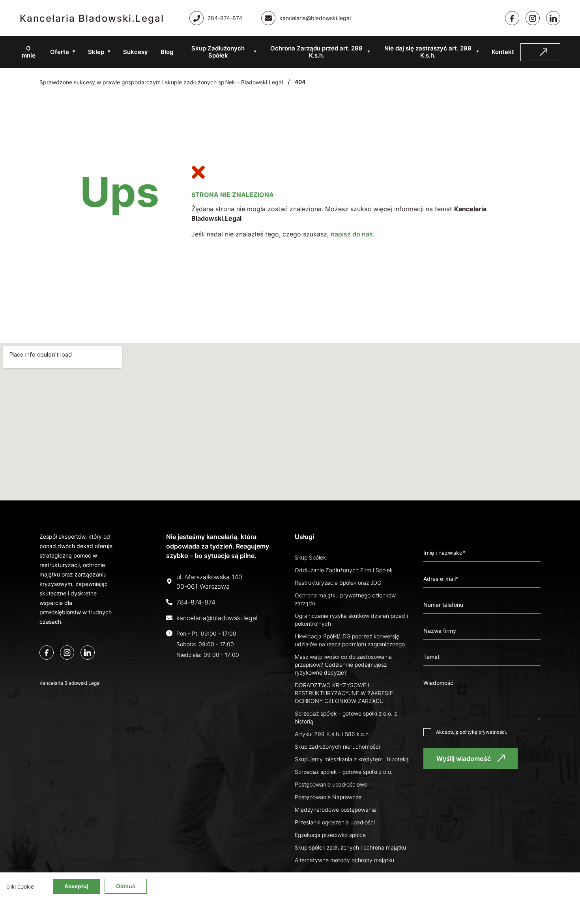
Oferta (59, 52)
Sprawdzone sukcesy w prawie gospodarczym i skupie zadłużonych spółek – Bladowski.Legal (161, 82)
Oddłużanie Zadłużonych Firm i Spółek (344, 570)
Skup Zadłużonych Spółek (218, 52)
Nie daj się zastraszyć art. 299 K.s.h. (427, 52)
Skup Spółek (310, 557)
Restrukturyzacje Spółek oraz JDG (338, 582)
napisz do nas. (353, 234)
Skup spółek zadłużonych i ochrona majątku (350, 847)
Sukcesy (135, 52)
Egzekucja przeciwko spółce (330, 834)
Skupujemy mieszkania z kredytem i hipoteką (352, 759)
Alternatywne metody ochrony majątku (344, 860)
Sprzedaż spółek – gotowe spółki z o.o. (344, 771)
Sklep (96, 52)
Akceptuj (76, 886)
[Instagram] (533, 18)
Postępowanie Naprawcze (328, 797)
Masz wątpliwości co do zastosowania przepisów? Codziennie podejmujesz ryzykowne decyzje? (343, 664)
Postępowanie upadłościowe (331, 784)
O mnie (29, 52)
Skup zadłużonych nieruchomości (337, 746)
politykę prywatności (483, 732)
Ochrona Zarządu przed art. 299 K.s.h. (316, 52)
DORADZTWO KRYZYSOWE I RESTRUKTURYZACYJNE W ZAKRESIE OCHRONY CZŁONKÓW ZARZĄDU (344, 693)
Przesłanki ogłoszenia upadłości (335, 822)
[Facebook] (512, 18)
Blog (167, 52)
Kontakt (503, 52)
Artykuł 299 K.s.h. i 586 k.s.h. (332, 734)
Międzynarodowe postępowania (335, 809)
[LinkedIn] (87, 652)
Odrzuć (125, 886)
